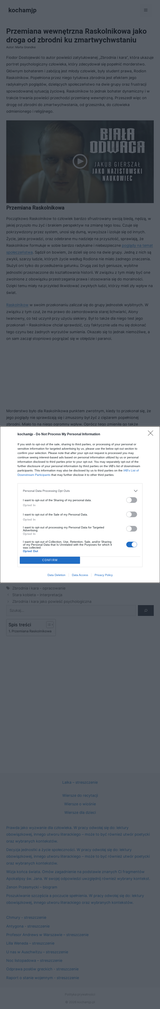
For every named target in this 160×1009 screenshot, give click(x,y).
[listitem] (80, 491)
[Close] (152, 434)
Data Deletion (56, 575)
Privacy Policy (104, 575)
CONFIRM (50, 560)
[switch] (131, 500)
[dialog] (80, 504)
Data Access (80, 575)
